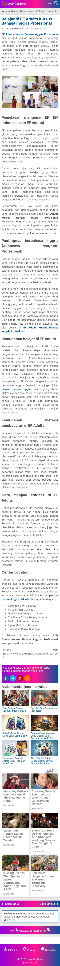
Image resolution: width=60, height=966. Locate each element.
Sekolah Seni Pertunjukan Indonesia (44, 709)
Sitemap (12, 950)
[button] (27, 678)
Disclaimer (50, 950)
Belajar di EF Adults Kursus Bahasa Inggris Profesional (27, 21)
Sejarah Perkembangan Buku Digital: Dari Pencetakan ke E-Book (43, 736)
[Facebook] (5, 678)
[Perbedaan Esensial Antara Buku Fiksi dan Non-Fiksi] (15, 748)
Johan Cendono (34, 959)
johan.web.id (30, 962)
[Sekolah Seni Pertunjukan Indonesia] (44, 698)
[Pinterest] (20, 678)
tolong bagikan (11, 670)
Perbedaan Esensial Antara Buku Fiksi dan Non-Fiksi (13, 761)
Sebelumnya (47, 903)
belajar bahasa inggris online (21, 389)
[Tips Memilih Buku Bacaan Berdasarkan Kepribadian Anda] (44, 748)
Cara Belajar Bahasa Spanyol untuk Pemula (14, 709)
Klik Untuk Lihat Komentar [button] (28, 930)
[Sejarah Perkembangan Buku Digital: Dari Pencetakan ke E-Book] (44, 723)
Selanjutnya (12, 903)
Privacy (31, 950)
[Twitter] (13, 678)
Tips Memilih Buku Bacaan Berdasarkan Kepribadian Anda (42, 761)
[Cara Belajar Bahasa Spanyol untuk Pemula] (15, 698)
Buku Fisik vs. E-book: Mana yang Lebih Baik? (14, 734)
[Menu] (50, 4)
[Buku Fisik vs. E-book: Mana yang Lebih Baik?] (15, 723)
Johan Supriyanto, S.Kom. (16, 28)
